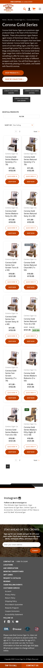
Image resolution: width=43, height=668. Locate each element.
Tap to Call (11, 665)
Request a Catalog (12, 578)
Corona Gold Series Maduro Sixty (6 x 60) (11, 213)
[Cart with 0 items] (34, 9)
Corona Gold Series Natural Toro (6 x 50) (30, 321)
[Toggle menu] (40, 9)
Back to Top (7, 466)
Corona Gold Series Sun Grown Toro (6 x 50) (11, 266)
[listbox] (23, 125)
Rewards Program (12, 608)
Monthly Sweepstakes (13, 571)
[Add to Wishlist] (17, 140)
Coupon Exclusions (12, 611)
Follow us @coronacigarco (15, 502)
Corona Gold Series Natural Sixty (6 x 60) (30, 213)
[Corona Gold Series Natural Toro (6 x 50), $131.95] (31, 304)
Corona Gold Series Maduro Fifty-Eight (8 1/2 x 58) (30, 431)
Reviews (6, 581)
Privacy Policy (10, 594)
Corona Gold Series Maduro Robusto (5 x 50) (30, 377)
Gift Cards (8, 575)
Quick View (11, 176)
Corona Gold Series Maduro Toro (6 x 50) (11, 432)
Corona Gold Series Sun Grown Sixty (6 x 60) (11, 320)
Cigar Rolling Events (12, 585)
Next (36, 131)
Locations (8, 565)
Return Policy (10, 598)
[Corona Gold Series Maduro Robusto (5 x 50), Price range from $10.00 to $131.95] (31, 358)
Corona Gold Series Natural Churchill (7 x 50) (30, 266)
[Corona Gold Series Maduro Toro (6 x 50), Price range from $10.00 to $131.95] (12, 414)
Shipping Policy (11, 601)
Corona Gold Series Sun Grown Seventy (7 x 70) (10, 375)
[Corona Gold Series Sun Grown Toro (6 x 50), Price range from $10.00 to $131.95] (12, 250)
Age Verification (10, 568)
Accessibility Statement (14, 614)
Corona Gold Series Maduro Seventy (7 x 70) (11, 161)
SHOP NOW (12, 182)
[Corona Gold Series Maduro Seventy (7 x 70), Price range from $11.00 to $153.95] (12, 144)
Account (8, 591)
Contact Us (8, 561)
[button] (22, 116)
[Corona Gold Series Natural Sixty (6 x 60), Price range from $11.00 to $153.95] (31, 198)
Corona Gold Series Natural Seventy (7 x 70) (30, 161)
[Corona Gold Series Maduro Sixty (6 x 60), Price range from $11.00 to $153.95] (12, 198)
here (36, 645)
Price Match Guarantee (14, 604)
